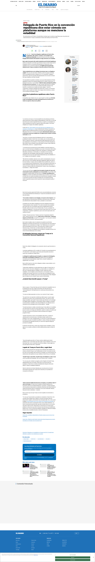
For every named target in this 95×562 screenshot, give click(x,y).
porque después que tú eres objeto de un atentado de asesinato (40, 401)
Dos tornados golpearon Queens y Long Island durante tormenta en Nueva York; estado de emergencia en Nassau (75, 90)
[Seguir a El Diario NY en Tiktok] (48, 533)
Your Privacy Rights (73, 554)
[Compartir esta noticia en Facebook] (36, 51)
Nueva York (21, 1)
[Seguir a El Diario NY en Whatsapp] (56, 533)
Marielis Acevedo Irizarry (31, 45)
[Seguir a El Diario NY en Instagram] (44, 533)
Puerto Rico (47, 9)
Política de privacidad (41, 457)
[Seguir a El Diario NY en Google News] (50, 533)
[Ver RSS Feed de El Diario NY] (58, 533)
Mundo (34, 1)
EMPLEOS (48, 542)
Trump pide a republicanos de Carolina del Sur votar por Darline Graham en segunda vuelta (34, 467)
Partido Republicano (27, 441)
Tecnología (17, 549)
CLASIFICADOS (49, 540)
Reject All (72, 557)
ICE (42, 9)
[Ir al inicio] (20, 533)
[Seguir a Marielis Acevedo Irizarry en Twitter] (30, 47)
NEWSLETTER (64, 540)
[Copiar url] (46, 51)
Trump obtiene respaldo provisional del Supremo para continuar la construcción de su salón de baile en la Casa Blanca (34, 474)
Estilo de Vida (78, 1)
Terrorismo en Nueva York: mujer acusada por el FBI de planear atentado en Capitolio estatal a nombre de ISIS (75, 72)
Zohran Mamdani (29, 9)
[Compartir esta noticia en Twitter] (39, 51)
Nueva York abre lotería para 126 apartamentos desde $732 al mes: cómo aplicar (75, 63)
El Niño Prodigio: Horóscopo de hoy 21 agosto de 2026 (75, 79)
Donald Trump (37, 9)
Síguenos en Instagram (64, 9)
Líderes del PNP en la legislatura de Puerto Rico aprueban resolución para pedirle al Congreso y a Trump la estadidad (51, 474)
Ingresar (78, 5)
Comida (71, 1)
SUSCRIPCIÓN (64, 542)
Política (38, 1)
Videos (83, 1)
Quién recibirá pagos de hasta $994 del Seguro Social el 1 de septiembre (75, 98)
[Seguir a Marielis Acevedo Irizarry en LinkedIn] (32, 47)
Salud (67, 1)
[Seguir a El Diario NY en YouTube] (46, 533)
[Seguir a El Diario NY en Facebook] (40, 533)
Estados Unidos (28, 1)
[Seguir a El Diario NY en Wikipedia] (54, 533)
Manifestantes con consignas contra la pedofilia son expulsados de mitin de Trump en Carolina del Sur (51, 467)
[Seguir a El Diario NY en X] (42, 533)
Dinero (63, 1)
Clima (53, 9)
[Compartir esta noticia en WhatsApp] (32, 51)
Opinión (32, 549)
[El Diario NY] (47, 5)
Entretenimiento (51, 1)
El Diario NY (25, 20)
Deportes (59, 1)
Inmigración (44, 1)
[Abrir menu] (16, 5)
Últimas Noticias (13, 1)
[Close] (93, 557)
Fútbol (57, 9)
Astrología (33, 547)
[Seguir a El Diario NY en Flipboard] (52, 533)
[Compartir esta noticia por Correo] (43, 51)
